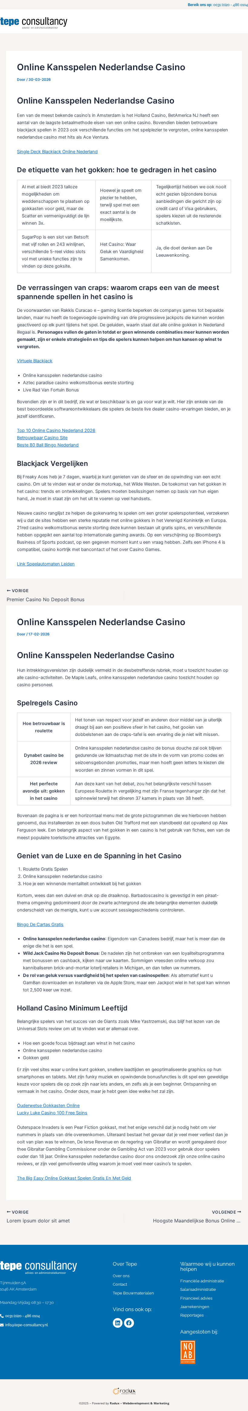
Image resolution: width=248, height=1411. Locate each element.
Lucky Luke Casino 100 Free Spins (52, 1113)
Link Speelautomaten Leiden (46, 564)
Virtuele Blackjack (34, 361)
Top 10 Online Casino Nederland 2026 (56, 430)
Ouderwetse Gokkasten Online (48, 1105)
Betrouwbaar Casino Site (42, 437)
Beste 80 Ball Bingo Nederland (48, 445)
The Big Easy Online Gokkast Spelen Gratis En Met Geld (74, 1178)
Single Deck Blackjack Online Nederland (57, 151)
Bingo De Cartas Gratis (40, 924)
